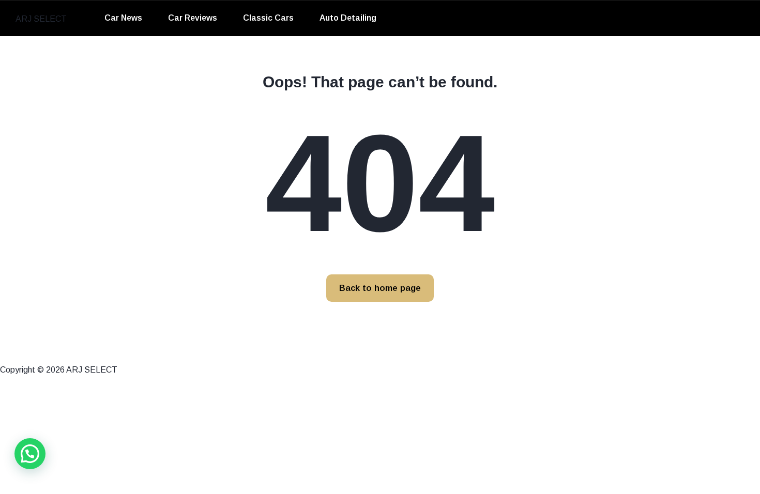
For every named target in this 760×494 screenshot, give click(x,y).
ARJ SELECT (41, 18)
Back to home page (380, 288)
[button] (29, 453)
